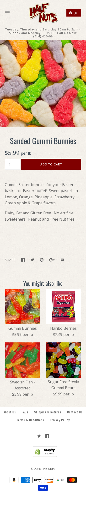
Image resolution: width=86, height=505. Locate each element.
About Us (10, 412)
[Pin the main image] (41, 260)
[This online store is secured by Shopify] (43, 455)
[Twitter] (39, 436)
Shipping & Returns (47, 412)
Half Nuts (48, 469)
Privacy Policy (60, 420)
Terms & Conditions (30, 420)
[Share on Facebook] (23, 260)
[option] (43, 83)
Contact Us (75, 412)
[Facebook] (47, 436)
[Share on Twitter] (32, 260)
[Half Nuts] (43, 12)
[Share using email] (62, 260)
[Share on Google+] (52, 260)
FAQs (25, 412)
